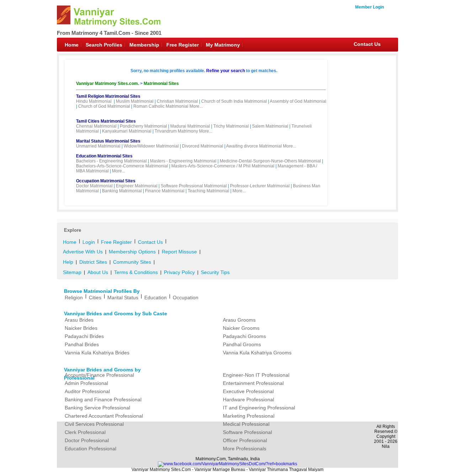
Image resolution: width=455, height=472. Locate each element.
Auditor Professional (87, 391)
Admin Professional (86, 383)
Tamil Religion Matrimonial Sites (108, 96)
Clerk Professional (85, 432)
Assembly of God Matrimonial (298, 101)
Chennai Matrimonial (96, 126)
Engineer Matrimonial (136, 185)
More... (196, 106)
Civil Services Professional (94, 424)
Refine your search (225, 70)
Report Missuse (179, 251)
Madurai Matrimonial (190, 126)
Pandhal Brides (82, 344)
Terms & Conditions (136, 272)
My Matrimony (223, 45)
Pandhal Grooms (242, 344)
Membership (144, 45)
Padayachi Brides (84, 336)
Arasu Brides (79, 320)
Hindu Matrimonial (94, 101)
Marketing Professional (248, 416)
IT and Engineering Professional (259, 408)
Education (155, 297)
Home (72, 45)
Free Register (182, 45)
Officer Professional (245, 440)
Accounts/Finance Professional (99, 375)
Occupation (185, 297)
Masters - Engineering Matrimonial (183, 161)
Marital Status (122, 297)
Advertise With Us (83, 251)
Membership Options (132, 251)
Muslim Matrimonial (135, 101)
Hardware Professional (248, 399)
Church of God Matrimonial (104, 106)
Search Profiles (104, 45)
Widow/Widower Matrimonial (151, 146)
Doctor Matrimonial (94, 185)
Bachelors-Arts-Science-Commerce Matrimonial (122, 165)
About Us (97, 272)
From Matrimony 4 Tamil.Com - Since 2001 (109, 33)
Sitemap (72, 272)
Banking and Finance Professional (103, 399)
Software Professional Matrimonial (194, 185)
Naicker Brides (81, 328)
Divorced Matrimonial (202, 146)
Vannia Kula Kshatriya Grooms (257, 352)
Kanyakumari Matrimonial (126, 131)
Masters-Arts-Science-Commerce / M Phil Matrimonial (222, 165)
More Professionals (244, 448)
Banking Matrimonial (122, 190)
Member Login (369, 7)
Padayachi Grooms (244, 336)
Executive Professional (248, 391)
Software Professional (247, 432)
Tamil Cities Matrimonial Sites (106, 121)
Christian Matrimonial (177, 101)
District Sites (93, 262)
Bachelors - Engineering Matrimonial (111, 161)
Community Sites (132, 262)
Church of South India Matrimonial (234, 101)
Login (88, 242)
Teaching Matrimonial (208, 190)
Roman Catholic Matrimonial (160, 106)
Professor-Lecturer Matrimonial (260, 185)
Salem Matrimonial (270, 126)
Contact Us (367, 44)
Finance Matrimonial (164, 190)
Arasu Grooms (239, 320)
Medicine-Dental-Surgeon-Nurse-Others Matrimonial (270, 161)
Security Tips (215, 272)
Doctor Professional (87, 440)
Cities (95, 297)
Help (68, 262)
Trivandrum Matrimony (176, 131)
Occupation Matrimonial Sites (105, 180)
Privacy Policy (179, 272)
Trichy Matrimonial (231, 126)
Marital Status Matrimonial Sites (108, 141)
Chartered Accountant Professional (104, 416)
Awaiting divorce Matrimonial (254, 146)
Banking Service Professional (97, 408)
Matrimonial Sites (161, 83)
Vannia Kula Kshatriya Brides (97, 352)
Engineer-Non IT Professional (256, 375)
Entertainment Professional (253, 383)
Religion (74, 297)
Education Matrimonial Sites (104, 156)
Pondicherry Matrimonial (143, 126)
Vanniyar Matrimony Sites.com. (108, 83)
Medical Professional (246, 424)
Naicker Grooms (241, 328)
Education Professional (90, 448)
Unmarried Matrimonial (98, 146)
